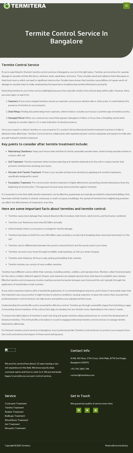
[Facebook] (78, 410)
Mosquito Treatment (15, 428)
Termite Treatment (14, 407)
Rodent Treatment (14, 411)
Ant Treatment (12, 424)
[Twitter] (87, 410)
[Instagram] (95, 410)
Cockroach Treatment (16, 403)
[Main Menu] (126, 5)
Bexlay (125, 445)
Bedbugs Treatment (15, 415)
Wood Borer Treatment (16, 420)
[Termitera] (24, 5)
